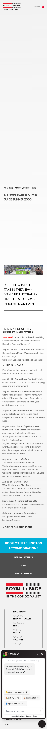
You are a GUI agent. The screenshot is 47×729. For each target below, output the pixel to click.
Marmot (18, 188)
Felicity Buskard (22, 619)
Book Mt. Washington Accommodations (23, 545)
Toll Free (18, 640)
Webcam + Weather (23, 557)
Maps (23, 565)
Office (16, 633)
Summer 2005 (29, 188)
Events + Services (23, 573)
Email (16, 626)
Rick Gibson (19, 612)
